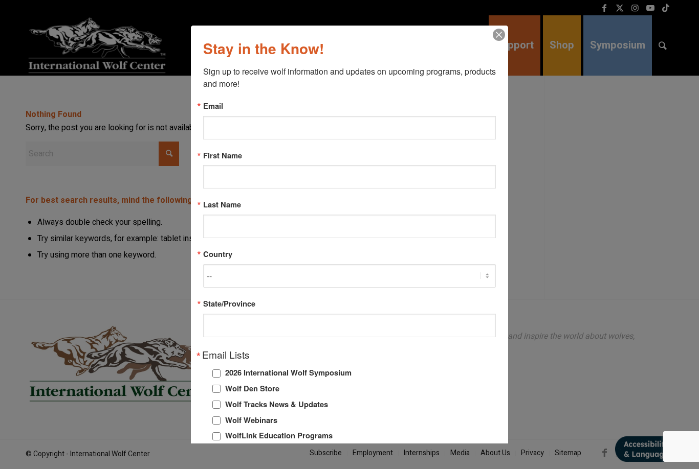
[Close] (499, 35)
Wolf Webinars (251, 420)
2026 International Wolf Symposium (288, 372)
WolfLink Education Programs (279, 435)
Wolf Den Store (252, 388)
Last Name (222, 204)
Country (217, 254)
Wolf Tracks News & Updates (276, 404)
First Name (222, 155)
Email (213, 106)
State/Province (229, 304)
